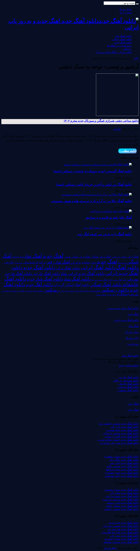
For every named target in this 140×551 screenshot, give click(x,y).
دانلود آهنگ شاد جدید (45, 279)
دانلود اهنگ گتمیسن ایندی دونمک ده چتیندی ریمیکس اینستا (93, 171)
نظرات (117, 129)
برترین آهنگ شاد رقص (63, 262)
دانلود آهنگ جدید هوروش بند (123, 529)
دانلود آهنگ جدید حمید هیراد (123, 522)
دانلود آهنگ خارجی (46, 274)
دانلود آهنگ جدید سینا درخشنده (121, 489)
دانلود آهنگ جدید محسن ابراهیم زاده (119, 423)
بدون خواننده (89, 262)
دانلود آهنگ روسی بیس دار (102, 280)
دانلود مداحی (95, 291)
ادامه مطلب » (127, 150)
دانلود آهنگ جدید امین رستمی (122, 502)
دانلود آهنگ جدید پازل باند (125, 426)
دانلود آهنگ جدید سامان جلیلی (122, 505)
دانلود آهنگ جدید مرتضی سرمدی (120, 499)
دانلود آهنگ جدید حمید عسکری (122, 472)
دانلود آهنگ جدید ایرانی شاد (83, 273)
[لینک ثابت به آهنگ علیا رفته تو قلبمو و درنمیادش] (111, 211)
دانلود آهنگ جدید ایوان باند (124, 463)
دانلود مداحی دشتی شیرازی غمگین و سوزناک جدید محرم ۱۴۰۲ (101, 120)
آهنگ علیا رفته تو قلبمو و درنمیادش (108, 217)
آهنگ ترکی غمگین (101, 256)
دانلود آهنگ (127, 267)
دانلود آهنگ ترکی (68, 268)
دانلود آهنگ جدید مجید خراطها (122, 469)
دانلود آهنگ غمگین (122, 39)
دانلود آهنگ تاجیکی (128, 383)
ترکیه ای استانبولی (34, 262)
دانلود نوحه (69, 291)
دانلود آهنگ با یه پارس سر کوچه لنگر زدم (105, 234)
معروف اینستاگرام (128, 294)
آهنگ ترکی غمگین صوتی (77, 256)
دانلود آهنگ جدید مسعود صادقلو (121, 542)
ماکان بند (20, 291)
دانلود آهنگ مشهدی (128, 390)
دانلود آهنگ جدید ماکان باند (124, 459)
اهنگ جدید (107, 261)
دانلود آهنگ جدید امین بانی (124, 535)
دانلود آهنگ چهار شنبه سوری (123, 308)
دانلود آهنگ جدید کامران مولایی (121, 436)
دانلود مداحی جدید (82, 291)
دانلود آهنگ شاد (123, 36)
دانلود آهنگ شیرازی (128, 387)
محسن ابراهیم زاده (9, 291)
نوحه (114, 295)
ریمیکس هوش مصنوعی (34, 291)
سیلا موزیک (125, 9)
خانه (136, 58)
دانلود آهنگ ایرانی (98, 267)
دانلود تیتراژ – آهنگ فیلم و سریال (113, 52)
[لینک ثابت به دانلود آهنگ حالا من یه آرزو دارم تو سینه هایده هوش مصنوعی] (96, 194)
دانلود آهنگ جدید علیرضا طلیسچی (120, 532)
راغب (62, 291)
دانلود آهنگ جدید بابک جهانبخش (121, 475)
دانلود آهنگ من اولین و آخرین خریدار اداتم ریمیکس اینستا (94, 184)
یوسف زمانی (101, 294)
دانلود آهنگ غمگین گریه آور (71, 285)
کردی (109, 295)
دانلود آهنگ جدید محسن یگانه (123, 466)
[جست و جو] (137, 3)
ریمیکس (127, 48)
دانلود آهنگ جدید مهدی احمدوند (121, 538)
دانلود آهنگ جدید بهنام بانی (124, 492)
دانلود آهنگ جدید (123, 42)
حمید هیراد (18, 263)
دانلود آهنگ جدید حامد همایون (122, 430)
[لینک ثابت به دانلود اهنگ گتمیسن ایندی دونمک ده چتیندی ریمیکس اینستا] (98, 164)
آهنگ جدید (53, 256)
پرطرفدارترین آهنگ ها (119, 45)
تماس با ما (126, 12)
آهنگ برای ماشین (118, 257)
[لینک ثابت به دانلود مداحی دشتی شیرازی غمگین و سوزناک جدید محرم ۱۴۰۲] (117, 115)
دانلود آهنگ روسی (120, 280)
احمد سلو (122, 263)
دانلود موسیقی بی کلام (126, 380)
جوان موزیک (132, 332)
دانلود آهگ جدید (39, 284)
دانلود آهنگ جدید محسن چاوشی (121, 509)
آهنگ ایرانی (133, 256)
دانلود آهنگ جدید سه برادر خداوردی (119, 442)
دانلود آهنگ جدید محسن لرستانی (121, 433)
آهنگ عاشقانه (18, 257)
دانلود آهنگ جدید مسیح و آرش (122, 496)
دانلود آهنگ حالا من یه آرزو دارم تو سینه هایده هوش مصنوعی (91, 201)
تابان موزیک (132, 338)
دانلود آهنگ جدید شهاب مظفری (121, 456)
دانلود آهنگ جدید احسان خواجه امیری (118, 439)
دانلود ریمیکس (115, 290)
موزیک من (133, 344)
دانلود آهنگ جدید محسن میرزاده (121, 525)
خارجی (9, 262)
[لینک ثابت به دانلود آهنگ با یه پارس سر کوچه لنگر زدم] (107, 227)
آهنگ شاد (33, 256)
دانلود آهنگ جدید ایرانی (126, 320)
